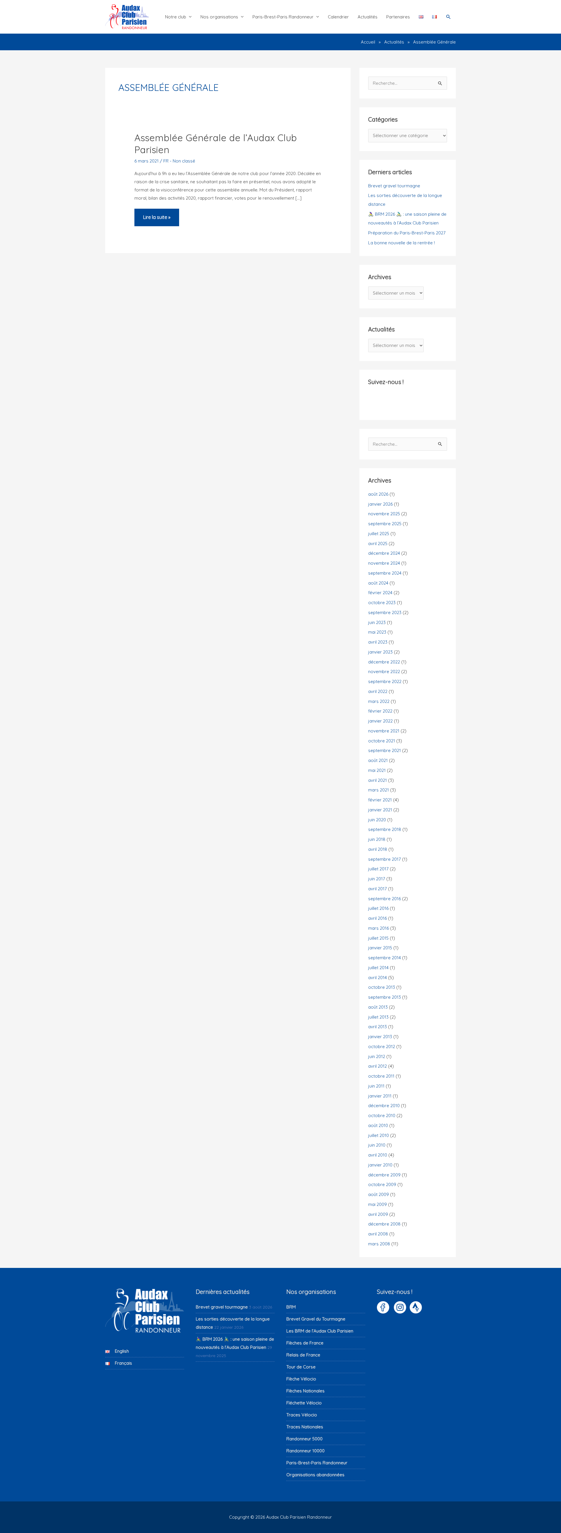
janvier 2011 (380, 1096)
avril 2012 (377, 1066)
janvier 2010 (380, 1165)
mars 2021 (378, 790)
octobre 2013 (381, 987)
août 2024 (378, 583)
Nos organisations (219, 17)
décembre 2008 (384, 1224)
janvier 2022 (380, 721)
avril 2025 (377, 543)
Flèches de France (304, 1343)
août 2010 (378, 1125)
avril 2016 (377, 918)
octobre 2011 (381, 1076)
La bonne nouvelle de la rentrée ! (401, 243)
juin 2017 (376, 879)
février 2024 (380, 592)
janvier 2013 (380, 1036)
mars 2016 (378, 928)
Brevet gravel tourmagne (394, 186)
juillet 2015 (378, 938)
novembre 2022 (384, 671)
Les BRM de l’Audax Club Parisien (319, 1331)
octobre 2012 (381, 1046)
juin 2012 (376, 1056)
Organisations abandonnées (315, 1474)
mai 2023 (377, 632)
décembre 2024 (384, 553)
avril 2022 (377, 691)
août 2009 (378, 1194)
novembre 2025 (384, 513)
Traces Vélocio (301, 1415)
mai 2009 (377, 1204)
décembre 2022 (384, 662)
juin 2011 (376, 1086)
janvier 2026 (380, 504)
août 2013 (378, 1007)
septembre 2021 (384, 750)
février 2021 (380, 800)
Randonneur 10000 (305, 1451)
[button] (448, 17)
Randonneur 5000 (304, 1439)
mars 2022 (378, 701)
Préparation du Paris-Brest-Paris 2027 (407, 233)
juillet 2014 (378, 967)
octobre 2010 (381, 1115)
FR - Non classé (179, 161)
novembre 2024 (384, 563)
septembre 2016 (384, 898)
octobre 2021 (381, 741)
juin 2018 (376, 839)
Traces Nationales (304, 1427)
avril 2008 (378, 1234)
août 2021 (378, 760)
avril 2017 (377, 888)
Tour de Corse (301, 1367)
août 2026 (378, 494)
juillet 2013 (378, 1017)
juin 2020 (377, 819)
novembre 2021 (383, 731)
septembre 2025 (384, 523)
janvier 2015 (380, 947)
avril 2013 (377, 1026)
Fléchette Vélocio (304, 1403)
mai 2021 (377, 770)
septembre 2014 (384, 957)
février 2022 (380, 711)
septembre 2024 (384, 573)
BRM (291, 1307)
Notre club (175, 17)
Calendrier (338, 17)
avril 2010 (377, 1155)
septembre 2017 (384, 859)
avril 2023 (377, 642)
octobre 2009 (382, 1184)
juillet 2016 (378, 908)
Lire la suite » (156, 220)
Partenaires (398, 17)
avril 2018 (377, 849)
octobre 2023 (382, 602)
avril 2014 (377, 977)
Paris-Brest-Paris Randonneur (283, 17)
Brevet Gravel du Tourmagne (315, 1319)
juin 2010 (376, 1145)
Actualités (368, 17)
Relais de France (303, 1355)
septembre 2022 (384, 681)
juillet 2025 (378, 533)
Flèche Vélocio (301, 1379)
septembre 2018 (384, 829)
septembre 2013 (384, 997)
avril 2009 (378, 1214)
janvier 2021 (380, 810)
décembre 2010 (384, 1105)
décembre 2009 (384, 1175)
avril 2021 (377, 780)
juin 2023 (377, 622)
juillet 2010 (378, 1135)
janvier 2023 (380, 652)
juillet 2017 (378, 869)
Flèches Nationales (305, 1391)
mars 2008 (379, 1244)
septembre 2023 (384, 612)
